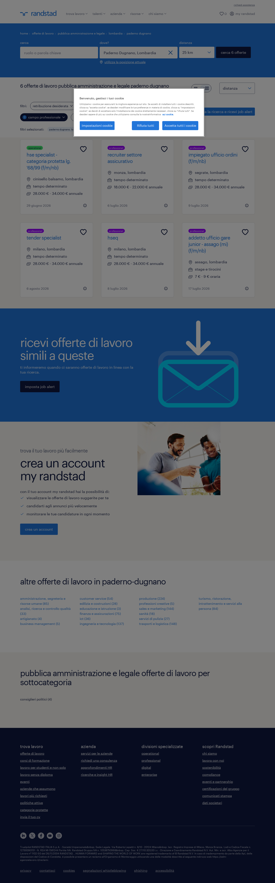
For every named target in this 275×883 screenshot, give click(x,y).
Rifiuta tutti (145, 125)
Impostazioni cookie (97, 125)
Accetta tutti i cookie (180, 125)
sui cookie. (168, 114)
